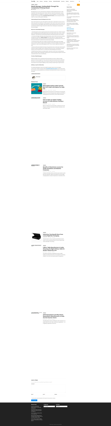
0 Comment (42, 9)
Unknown (68, 47)
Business (33, 4)
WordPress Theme (56, 424)
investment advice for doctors (36, 73)
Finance (36, 4)
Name (32, 394)
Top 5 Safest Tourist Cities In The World (72, 48)
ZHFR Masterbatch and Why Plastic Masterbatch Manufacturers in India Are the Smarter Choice (53, 316)
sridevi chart (69, 27)
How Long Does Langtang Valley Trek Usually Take (36, 413)
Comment (33, 383)
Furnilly (33, 1)
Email (44, 394)
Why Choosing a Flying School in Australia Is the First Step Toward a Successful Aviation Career (73, 20)
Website (56, 394)
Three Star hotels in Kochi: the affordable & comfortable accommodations (73, 45)
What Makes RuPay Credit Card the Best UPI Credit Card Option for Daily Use (53, 87)
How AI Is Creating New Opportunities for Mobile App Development (72, 10)
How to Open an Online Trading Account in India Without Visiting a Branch (53, 101)
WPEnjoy (60, 424)
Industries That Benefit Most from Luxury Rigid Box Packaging (53, 235)
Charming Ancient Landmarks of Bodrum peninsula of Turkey (73, 36)
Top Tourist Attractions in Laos (71, 33)
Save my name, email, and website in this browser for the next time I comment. (43, 398)
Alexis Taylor (34, 9)
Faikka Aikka (69, 32)
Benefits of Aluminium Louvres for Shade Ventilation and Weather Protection (53, 168)
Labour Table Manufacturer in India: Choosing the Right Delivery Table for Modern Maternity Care (54, 249)
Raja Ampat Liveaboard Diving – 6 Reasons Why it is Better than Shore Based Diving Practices (73, 41)
